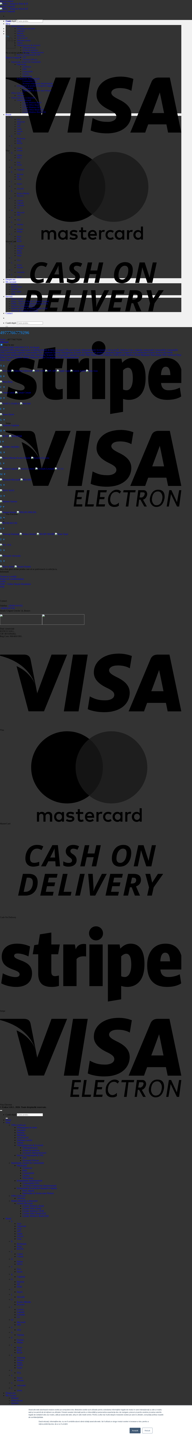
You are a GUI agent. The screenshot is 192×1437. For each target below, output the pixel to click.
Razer (19, 236)
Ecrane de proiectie (30, 50)
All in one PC (22, 38)
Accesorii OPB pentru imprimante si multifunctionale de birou (27, 350)
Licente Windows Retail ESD (34, 112)
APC (19, 126)
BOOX (19, 143)
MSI (18, 215)
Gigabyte (20, 169)
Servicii (9, 296)
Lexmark (20, 205)
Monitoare (21, 36)
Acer (19, 119)
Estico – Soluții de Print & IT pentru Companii (30, 301)
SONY (19, 253)
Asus (19, 134)
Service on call (17, 299)
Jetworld (20, 188)
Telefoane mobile (24, 40)
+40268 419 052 (15, 605)
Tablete (20, 43)
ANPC (3, 581)
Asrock (19, 131)
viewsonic (21, 272)
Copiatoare (26, 67)
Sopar (19, 255)
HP (18, 177)
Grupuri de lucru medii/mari (135, 352)
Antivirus (20, 95)
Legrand (20, 203)
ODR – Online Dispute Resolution (15, 584)
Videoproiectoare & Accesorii (28, 45)
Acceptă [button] (135, 1430)
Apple (19, 129)
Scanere (25, 74)
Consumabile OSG (29, 81)
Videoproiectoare (29, 47)
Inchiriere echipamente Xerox (23, 306)
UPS (24, 57)
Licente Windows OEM (31, 107)
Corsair (20, 150)
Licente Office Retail (30, 105)
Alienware (21, 122)
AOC (19, 124)
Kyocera (20, 196)
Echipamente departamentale (28, 79)
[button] (11, 33)
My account (11, 282)
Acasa (2, 339)
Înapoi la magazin (13, 57)
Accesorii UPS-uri (29, 59)
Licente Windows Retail (31, 102)
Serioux (20, 248)
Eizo (19, 162)
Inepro (19, 184)
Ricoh (19, 241)
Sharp (19, 251)
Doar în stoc (8, 345)
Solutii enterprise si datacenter (23, 98)
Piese (24, 69)
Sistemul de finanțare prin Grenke (24, 311)
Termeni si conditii (8, 576)
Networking (27, 76)
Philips (19, 231)
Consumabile (27, 71)
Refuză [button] (147, 1430)
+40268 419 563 (7, 608)
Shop (8, 23)
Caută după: (11, 323)
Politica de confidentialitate (12, 579)
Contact (9, 313)
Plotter (3, 357)
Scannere (18, 357)
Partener (14, 284)
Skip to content (6, 1)
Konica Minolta (23, 193)
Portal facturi (16, 287)
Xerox (19, 265)
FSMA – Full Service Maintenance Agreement (29, 304)
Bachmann (21, 138)
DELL (19, 157)
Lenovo (20, 200)
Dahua (19, 155)
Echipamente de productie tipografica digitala (35, 86)
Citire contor (16, 291)
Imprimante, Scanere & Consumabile (26, 62)
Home (8, 21)
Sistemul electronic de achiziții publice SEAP (29, 308)
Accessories (101, 350)
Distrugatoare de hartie (26, 28)
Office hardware (17, 26)
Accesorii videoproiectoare (33, 52)
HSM (19, 179)
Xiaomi (20, 267)
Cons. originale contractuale (141, 350)
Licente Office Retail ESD (33, 110)
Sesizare (14, 289)
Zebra (19, 277)
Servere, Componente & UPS (28, 55)
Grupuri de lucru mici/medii (160, 352)
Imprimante (21, 64)
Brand (8, 114)
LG (18, 208)
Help (13, 294)
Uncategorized (52, 357)
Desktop (20, 33)
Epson (19, 165)
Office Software (17, 93)
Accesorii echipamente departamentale (37, 83)
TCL (19, 260)
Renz (19, 239)
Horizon (20, 174)
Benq (19, 141)
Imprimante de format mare (23, 355)
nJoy (19, 220)
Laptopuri (21, 31)
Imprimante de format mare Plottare (36, 90)
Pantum (20, 229)
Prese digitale (27, 88)
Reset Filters (5, 360)
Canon (19, 148)
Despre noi (10, 279)
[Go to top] (1, 1110)
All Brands (34, 347)
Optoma (20, 224)
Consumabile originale (15, 352)
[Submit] (7, 326)
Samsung (20, 246)
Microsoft (21, 212)
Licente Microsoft (24, 100)
